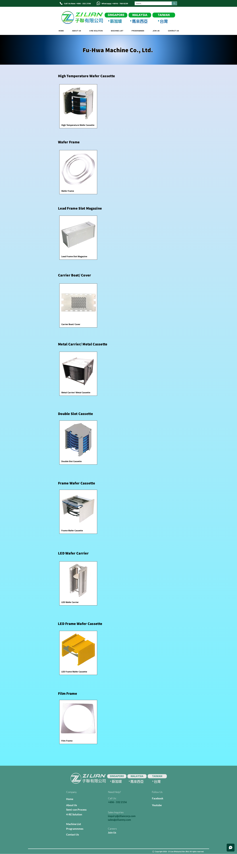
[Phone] (61, 3)
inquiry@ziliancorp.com (122, 815)
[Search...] (174, 3)
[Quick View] (78, 103)
